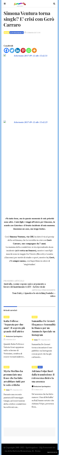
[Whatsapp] (28, 50)
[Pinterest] (23, 50)
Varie (40, 367)
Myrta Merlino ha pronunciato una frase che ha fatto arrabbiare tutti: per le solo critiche (14, 378)
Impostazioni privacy (52, 452)
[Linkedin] (17, 50)
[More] (34, 50)
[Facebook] (6, 50)
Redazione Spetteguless (14, 336)
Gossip (6, 32)
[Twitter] (11, 50)
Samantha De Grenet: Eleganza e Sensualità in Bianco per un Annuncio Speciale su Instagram (43, 327)
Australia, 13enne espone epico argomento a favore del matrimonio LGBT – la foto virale (25, 285)
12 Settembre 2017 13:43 (33, 33)
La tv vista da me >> (16, 32)
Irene (36, 340)
